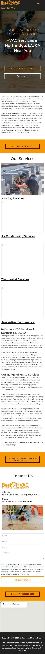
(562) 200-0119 (8, 8)
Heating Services (12, 198)
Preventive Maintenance (18, 322)
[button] (38, 3)
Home (3, 90)
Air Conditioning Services (18, 236)
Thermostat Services (15, 279)
